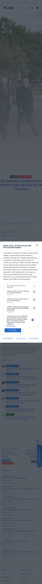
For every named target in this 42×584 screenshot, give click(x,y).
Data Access (21, 338)
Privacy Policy (34, 338)
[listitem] (21, 286)
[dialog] (21, 292)
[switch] (33, 292)
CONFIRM (13, 330)
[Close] (38, 246)
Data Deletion (8, 338)
